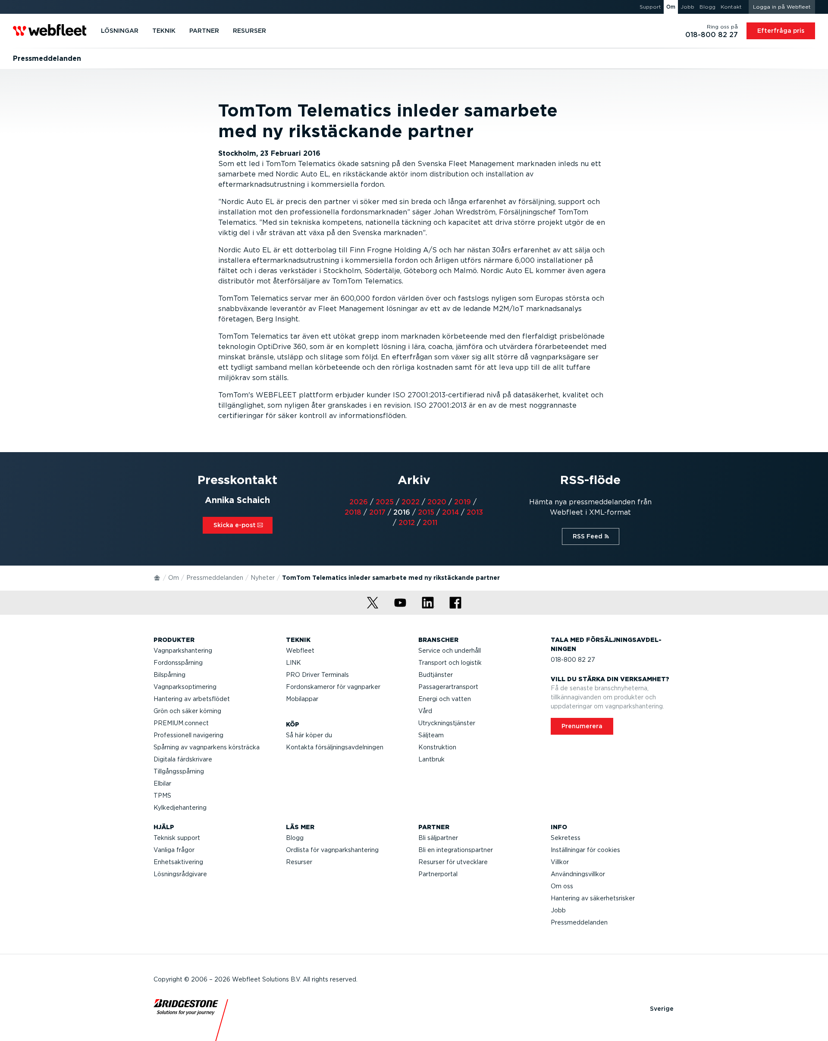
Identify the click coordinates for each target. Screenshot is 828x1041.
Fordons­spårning (178, 662)
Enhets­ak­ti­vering (178, 862)
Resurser (299, 862)
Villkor (560, 862)
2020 (436, 502)
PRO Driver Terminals (317, 674)
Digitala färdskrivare (183, 759)
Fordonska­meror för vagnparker (333, 686)
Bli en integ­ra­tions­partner (455, 849)
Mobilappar (302, 698)
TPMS (162, 795)
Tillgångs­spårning (179, 771)
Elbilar (162, 783)
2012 (406, 523)
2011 (430, 523)
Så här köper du (309, 735)
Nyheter (263, 577)
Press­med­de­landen (214, 577)
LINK (293, 662)
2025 (385, 502)
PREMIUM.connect (181, 723)
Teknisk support (177, 837)
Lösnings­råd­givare (180, 874)
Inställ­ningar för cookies (585, 849)
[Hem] (157, 577)
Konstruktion (437, 747)
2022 (410, 502)
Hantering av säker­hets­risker (593, 898)
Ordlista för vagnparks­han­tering (332, 849)
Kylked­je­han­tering (180, 807)
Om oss (562, 886)
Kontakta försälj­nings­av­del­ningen (334, 747)
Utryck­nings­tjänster (446, 723)
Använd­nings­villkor (578, 874)
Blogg (295, 837)
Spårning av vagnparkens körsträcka (207, 747)
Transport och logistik (450, 662)
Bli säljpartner (438, 837)
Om (173, 577)
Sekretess (565, 837)
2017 (377, 512)
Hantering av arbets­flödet (192, 698)
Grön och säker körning (187, 711)
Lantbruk (431, 759)
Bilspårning (169, 674)
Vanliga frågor (174, 849)
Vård (425, 711)
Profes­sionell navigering (188, 735)
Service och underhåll (449, 650)
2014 (450, 512)
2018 (353, 512)
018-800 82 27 (573, 659)
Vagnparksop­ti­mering (185, 686)
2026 (358, 502)
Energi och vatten (444, 698)
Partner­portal (438, 874)
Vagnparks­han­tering (183, 650)
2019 (462, 502)
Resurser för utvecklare (453, 862)
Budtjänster (435, 674)
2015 (426, 512)
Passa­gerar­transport (448, 686)
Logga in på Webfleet (782, 6)
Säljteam (431, 735)
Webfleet (300, 650)
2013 (475, 512)
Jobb (558, 910)
